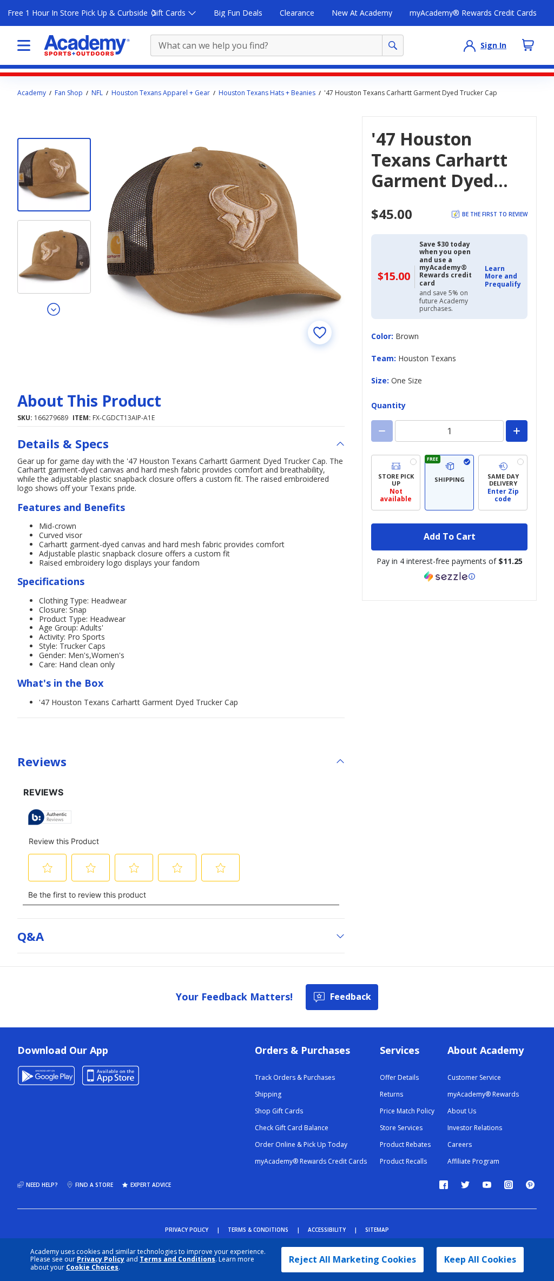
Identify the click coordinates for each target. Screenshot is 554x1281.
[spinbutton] (449, 431)
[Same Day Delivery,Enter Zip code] (503, 482)
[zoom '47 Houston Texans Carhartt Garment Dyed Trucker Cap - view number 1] (224, 236)
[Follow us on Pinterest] (530, 1184)
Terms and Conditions (177, 1259)
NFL (97, 93)
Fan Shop (69, 93)
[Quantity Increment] (516, 431)
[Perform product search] (393, 45)
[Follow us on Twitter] (465, 1184)
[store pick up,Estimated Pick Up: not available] (396, 482)
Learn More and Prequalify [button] (503, 276)
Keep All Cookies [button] (480, 1259)
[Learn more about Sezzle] (449, 576)
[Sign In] (469, 45)
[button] (503, 276)
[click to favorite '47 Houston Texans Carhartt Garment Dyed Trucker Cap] (320, 332)
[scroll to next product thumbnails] (54, 308)
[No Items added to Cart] (528, 45)
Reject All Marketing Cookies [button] (352, 1259)
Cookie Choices (92, 1267)
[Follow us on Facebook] (443, 1184)
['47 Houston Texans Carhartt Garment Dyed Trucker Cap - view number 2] (54, 257)
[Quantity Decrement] (382, 431)
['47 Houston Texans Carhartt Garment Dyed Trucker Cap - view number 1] (54, 174)
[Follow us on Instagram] (508, 1184)
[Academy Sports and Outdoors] (86, 45)
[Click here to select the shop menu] (23, 45)
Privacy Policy (100, 1259)
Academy (31, 93)
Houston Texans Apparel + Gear (160, 93)
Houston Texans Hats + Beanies (267, 93)
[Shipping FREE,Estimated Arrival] (449, 482)
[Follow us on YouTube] (486, 1184)
